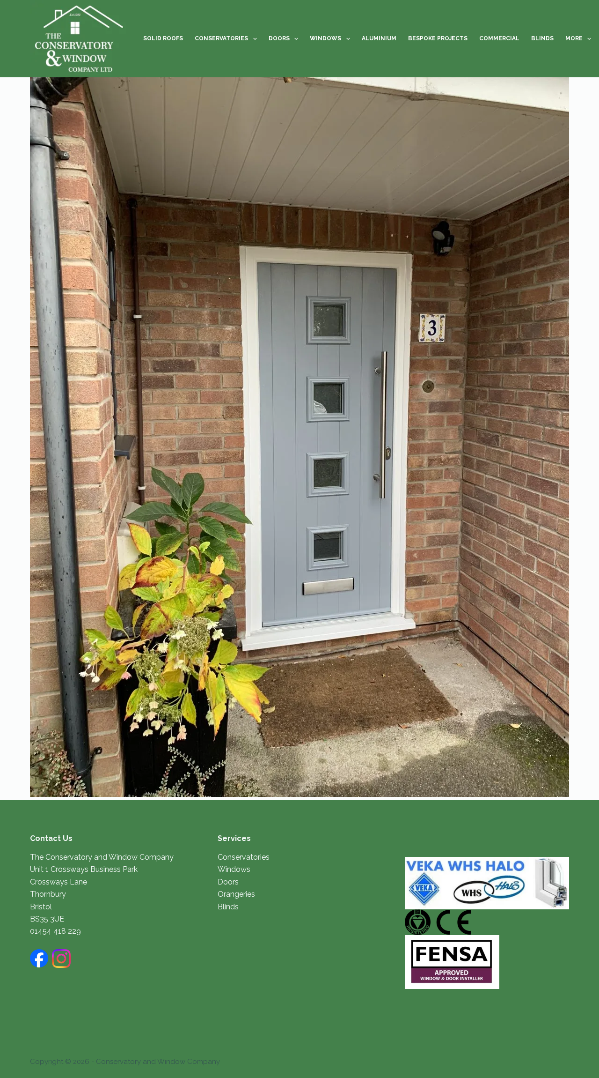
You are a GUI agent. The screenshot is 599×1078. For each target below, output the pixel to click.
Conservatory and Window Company (158, 1061)
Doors (279, 38)
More (574, 38)
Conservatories (221, 38)
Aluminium (379, 38)
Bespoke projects (438, 38)
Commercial (499, 38)
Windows (325, 38)
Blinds (542, 38)
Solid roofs (163, 38)
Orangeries (236, 894)
